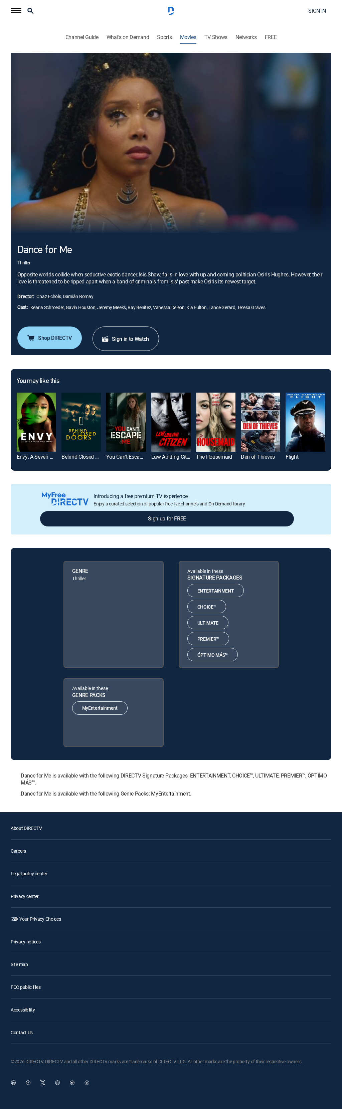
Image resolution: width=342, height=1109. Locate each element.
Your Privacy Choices (40, 919)
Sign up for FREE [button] (167, 518)
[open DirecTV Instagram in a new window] (57, 1082)
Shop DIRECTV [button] (55, 338)
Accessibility (23, 1010)
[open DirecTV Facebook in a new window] (28, 1082)
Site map (19, 964)
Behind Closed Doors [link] (85, 456)
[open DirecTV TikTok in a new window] (87, 1082)
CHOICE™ (206, 607)
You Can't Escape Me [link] (129, 456)
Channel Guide (82, 37)
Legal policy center (29, 873)
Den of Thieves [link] (258, 456)
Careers (18, 851)
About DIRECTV (26, 828)
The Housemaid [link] (214, 456)
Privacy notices (26, 941)
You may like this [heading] (38, 381)
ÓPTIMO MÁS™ (212, 655)
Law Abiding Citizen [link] (173, 456)
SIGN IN (317, 10)
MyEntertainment (100, 708)
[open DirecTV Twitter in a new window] (42, 1082)
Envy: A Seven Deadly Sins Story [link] (53, 456)
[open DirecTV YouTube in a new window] (72, 1082)
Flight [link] (292, 456)
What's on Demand (128, 37)
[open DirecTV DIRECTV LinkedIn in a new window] (13, 1082)
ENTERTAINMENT (215, 591)
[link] (36, 422)
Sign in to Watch (130, 339)
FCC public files (26, 987)
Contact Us (22, 1032)
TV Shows (215, 37)
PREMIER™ (208, 639)
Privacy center (25, 896)
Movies (188, 37)
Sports (164, 37)
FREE (271, 37)
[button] (16, 10)
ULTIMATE (207, 623)
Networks (245, 37)
